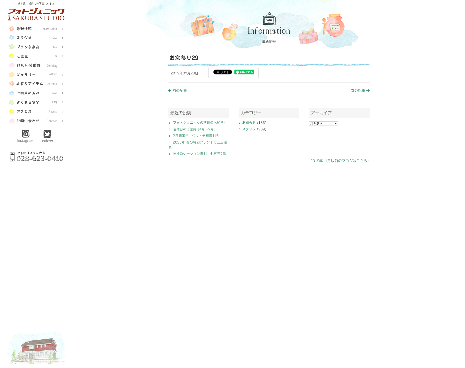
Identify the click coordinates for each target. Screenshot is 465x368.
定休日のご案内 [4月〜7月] (194, 129)
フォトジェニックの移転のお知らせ (200, 122)
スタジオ (36, 37)
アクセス (36, 110)
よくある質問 (36, 101)
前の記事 (179, 90)
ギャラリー (36, 74)
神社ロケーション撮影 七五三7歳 (199, 153)
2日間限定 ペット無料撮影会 (196, 135)
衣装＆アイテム (36, 83)
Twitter (47, 136)
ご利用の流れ (36, 92)
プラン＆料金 (36, 46)
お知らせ (249, 122)
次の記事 (358, 90)
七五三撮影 (36, 55)
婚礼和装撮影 (36, 64)
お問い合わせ (36, 120)
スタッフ (249, 129)
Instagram (25, 136)
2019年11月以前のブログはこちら (339, 161)
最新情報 (36, 27)
